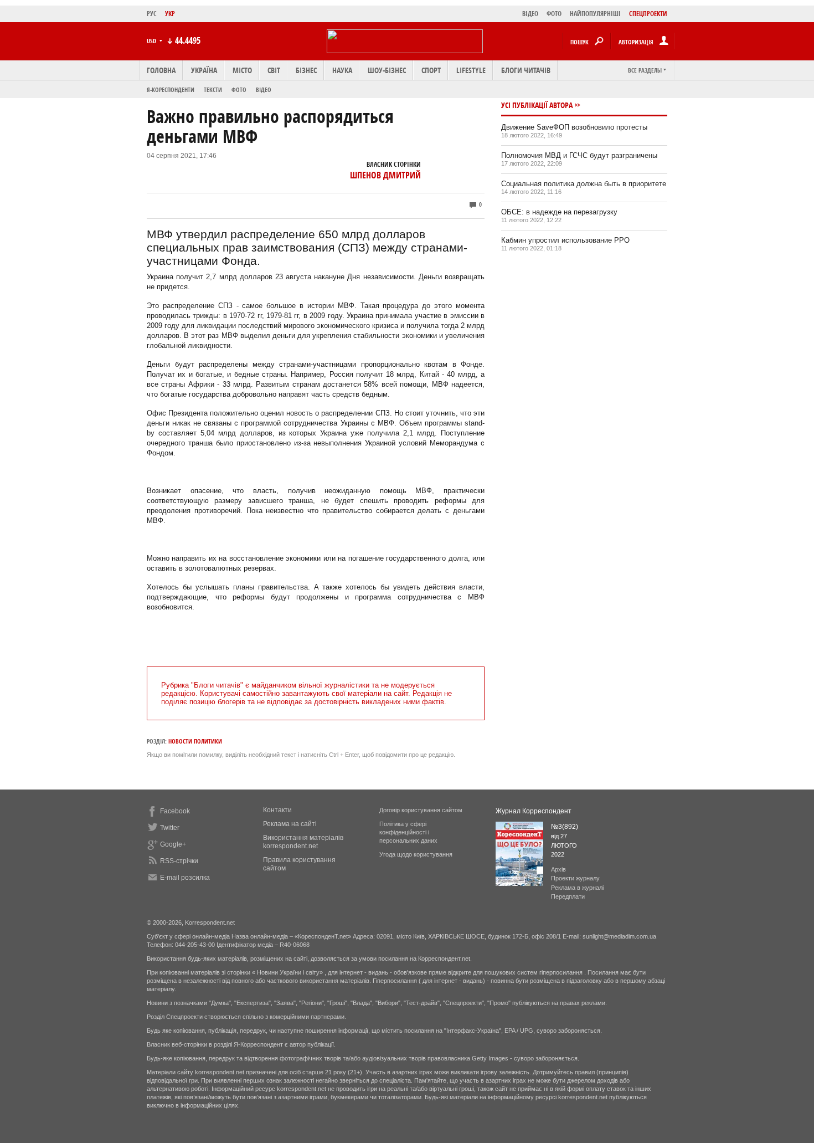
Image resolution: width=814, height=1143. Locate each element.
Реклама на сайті (290, 824)
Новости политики (195, 741)
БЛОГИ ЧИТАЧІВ (525, 70)
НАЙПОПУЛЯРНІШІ (595, 13)
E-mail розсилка (185, 877)
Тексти (213, 89)
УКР (170, 13)
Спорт (431, 70)
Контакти (277, 810)
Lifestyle (471, 70)
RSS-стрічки (179, 861)
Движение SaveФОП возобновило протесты (574, 127)
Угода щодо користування (415, 854)
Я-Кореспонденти (170, 89)
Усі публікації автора (537, 105)
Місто (242, 70)
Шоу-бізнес (387, 70)
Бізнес (306, 70)
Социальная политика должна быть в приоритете (583, 184)
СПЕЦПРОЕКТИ (648, 13)
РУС (152, 13)
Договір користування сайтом (420, 810)
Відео (263, 89)
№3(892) (564, 827)
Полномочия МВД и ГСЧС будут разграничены (579, 155)
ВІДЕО (530, 13)
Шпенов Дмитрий (385, 175)
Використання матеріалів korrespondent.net (303, 842)
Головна (161, 70)
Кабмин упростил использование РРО (565, 240)
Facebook (175, 811)
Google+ (173, 844)
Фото (238, 89)
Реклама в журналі (577, 887)
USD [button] (152, 41)
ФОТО (554, 13)
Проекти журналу (575, 878)
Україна (204, 70)
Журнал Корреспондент (533, 811)
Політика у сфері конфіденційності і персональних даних (408, 832)
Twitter (169, 828)
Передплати (568, 896)
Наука (342, 70)
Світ (273, 70)
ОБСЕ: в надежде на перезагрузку (559, 212)
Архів (558, 869)
